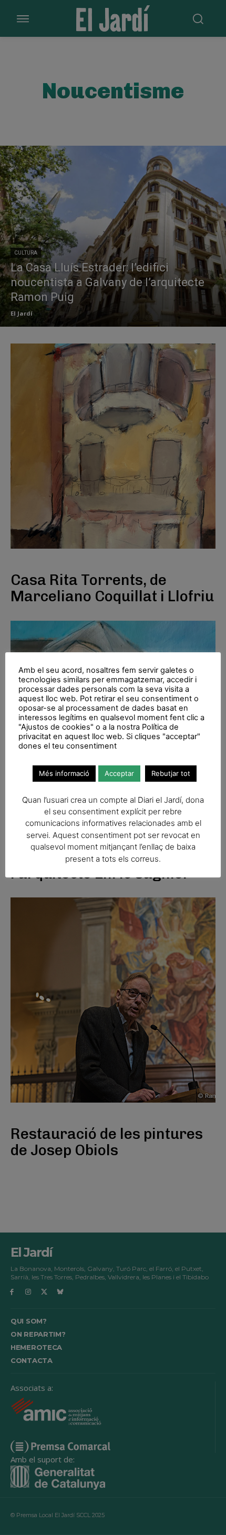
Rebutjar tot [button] (170, 773)
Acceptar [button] (119, 773)
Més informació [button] (64, 773)
